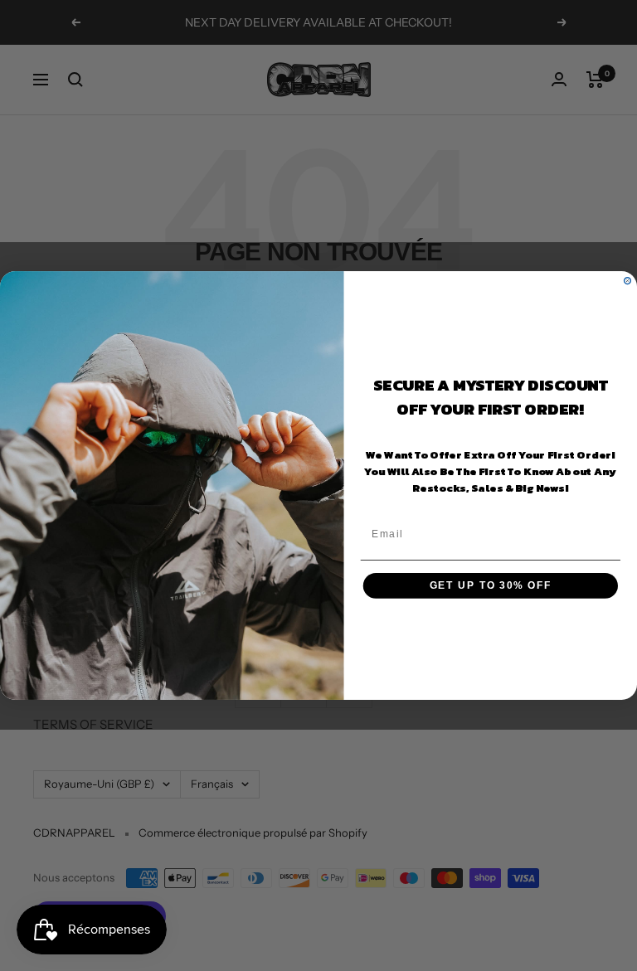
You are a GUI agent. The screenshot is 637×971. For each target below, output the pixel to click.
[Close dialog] (628, 281)
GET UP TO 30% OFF (491, 585)
